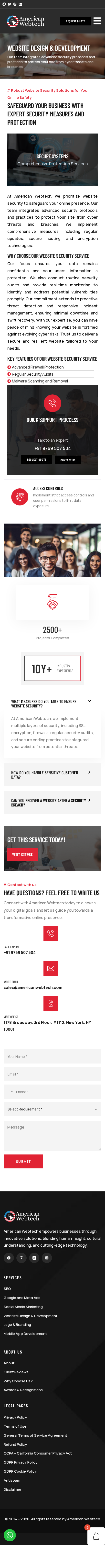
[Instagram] (15, 4)
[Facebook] (4, 4)
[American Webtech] (25, 21)
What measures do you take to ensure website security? (43, 703)
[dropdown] (97, 20)
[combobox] (9, 1091)
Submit (23, 1161)
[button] (75, 21)
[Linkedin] (20, 4)
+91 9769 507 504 (52, 448)
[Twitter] (9, 4)
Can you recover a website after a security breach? (48, 802)
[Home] (22, 1216)
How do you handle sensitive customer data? (44, 775)
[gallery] (52, 160)
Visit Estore (22, 854)
